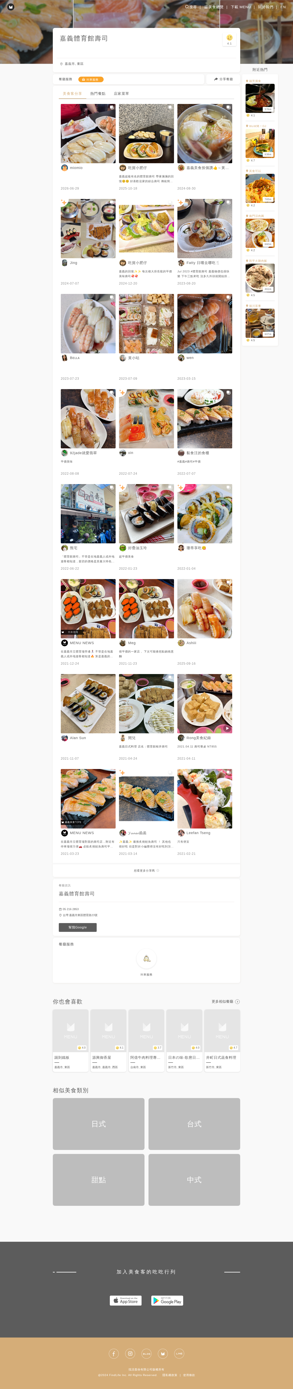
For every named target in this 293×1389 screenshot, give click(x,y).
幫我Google (78, 927)
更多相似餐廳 (222, 1001)
